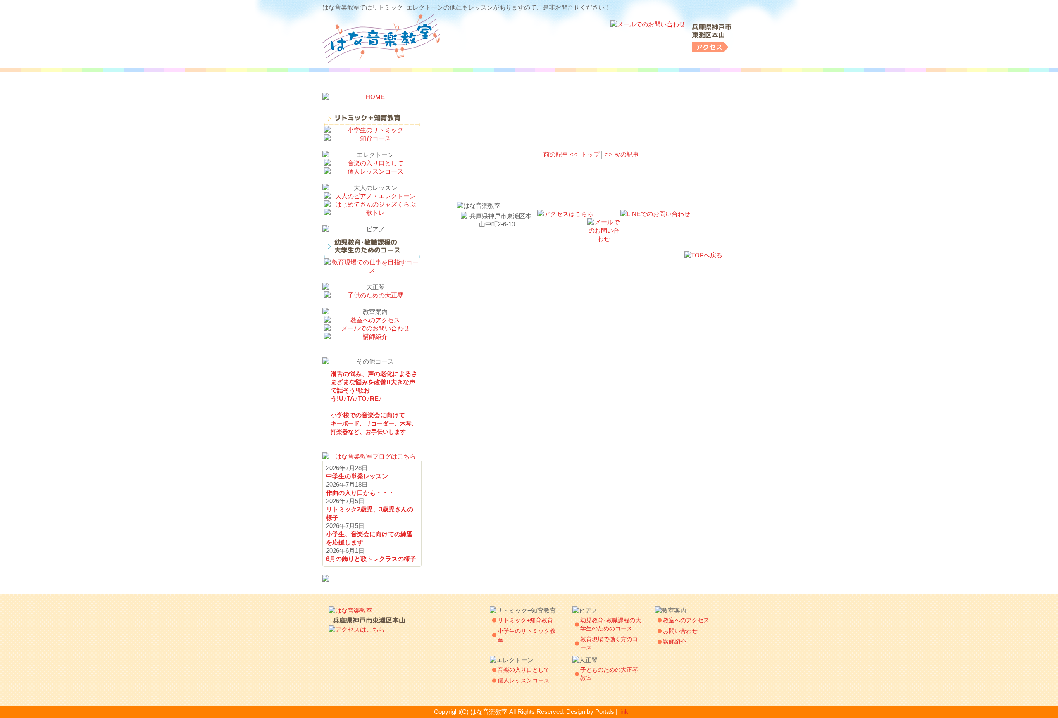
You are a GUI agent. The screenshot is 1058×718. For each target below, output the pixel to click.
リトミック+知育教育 (525, 620)
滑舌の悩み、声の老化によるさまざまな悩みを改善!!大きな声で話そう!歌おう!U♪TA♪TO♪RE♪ (374, 386)
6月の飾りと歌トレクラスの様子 (371, 558)
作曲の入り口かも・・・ (360, 492)
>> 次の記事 (622, 154)
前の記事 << (560, 154)
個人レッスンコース (524, 680)
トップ (590, 154)
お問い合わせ (680, 631)
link (623, 711)
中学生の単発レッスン (357, 476)
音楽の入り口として (524, 669)
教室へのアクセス (686, 620)
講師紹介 (674, 641)
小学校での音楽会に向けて (374, 423)
